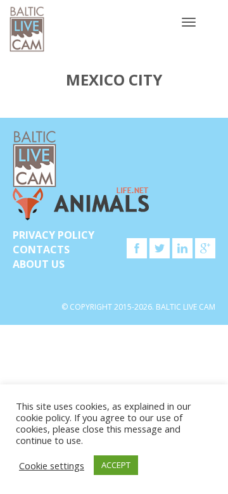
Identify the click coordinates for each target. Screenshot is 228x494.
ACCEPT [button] (115, 465)
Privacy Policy (53, 235)
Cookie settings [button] (51, 465)
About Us (39, 264)
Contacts (41, 249)
